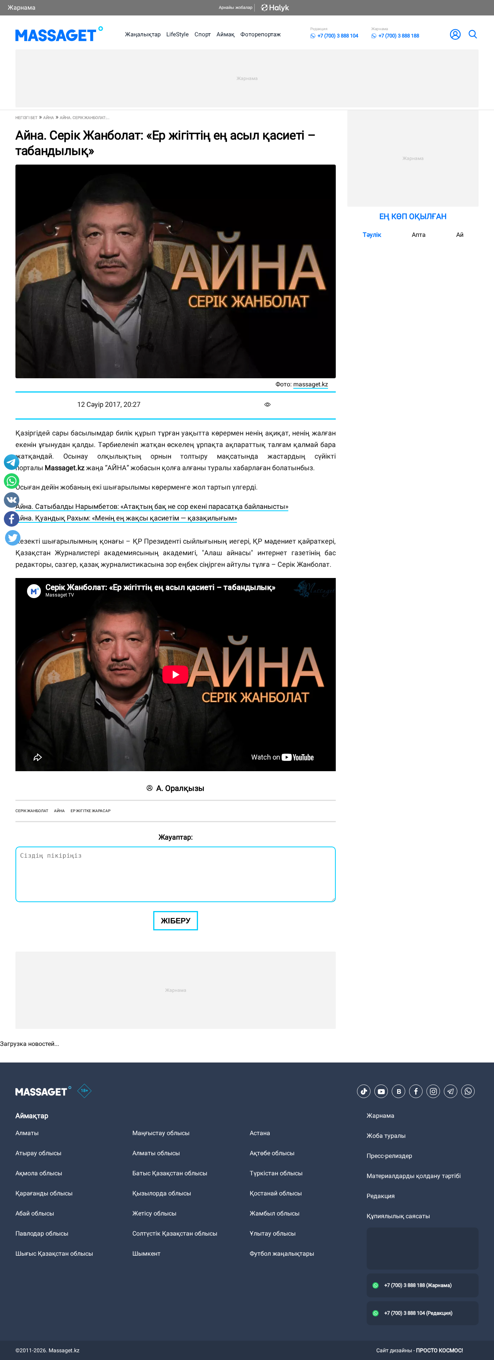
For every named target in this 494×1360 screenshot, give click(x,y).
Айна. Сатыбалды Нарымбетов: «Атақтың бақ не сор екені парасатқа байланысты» (151, 506)
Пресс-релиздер (389, 1155)
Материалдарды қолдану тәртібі (414, 1176)
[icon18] (84, 1091)
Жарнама (22, 7)
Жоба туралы (386, 1135)
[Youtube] (381, 1091)
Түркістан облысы (276, 1173)
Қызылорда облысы (161, 1193)
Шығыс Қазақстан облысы (54, 1253)
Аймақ (226, 34)
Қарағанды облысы (44, 1193)
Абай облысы (34, 1213)
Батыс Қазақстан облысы (169, 1173)
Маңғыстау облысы (160, 1133)
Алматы (27, 1133)
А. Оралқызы (180, 788)
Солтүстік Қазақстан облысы (174, 1233)
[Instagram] (433, 1091)
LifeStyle (177, 34)
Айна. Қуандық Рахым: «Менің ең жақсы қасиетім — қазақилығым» (126, 518)
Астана (260, 1133)
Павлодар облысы (41, 1233)
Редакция (381, 1196)
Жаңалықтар (143, 34)
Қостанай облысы (276, 1193)
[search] (472, 34)
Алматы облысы (156, 1153)
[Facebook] (416, 1091)
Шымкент (146, 1253)
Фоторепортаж (260, 34)
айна (59, 811)
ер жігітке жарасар (90, 811)
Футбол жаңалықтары (282, 1253)
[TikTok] (364, 1091)
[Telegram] (451, 1091)
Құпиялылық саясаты (398, 1216)
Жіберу (175, 920)
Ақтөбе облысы (272, 1153)
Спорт (203, 34)
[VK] (399, 1091)
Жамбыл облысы (274, 1213)
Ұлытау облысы (273, 1233)
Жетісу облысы (154, 1213)
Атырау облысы (38, 1153)
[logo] (59, 34)
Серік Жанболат (31, 811)
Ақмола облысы (38, 1173)
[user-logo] (455, 34)
